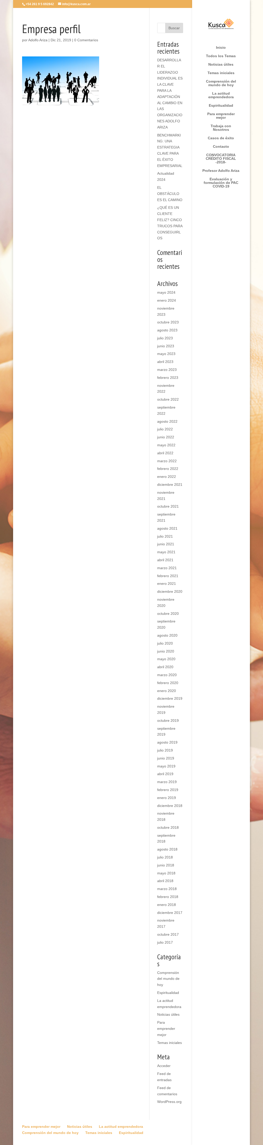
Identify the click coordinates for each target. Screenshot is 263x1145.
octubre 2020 (168, 613)
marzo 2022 (167, 461)
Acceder (164, 1066)
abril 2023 (165, 362)
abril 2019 (165, 774)
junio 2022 (165, 437)
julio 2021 (165, 536)
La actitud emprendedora (221, 95)
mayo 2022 (166, 445)
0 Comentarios (86, 40)
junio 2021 (165, 544)
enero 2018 (166, 905)
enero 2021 (166, 583)
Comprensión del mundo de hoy (221, 83)
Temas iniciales (221, 73)
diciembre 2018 (169, 806)
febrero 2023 (167, 378)
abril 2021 (165, 560)
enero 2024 (166, 300)
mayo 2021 (166, 552)
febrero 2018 (167, 897)
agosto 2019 (167, 742)
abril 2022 (165, 453)
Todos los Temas (221, 56)
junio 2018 (165, 865)
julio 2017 (165, 942)
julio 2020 (165, 643)
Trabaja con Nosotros (221, 128)
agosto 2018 (167, 849)
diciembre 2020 (169, 591)
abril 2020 (165, 667)
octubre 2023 (168, 322)
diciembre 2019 (169, 698)
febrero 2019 (167, 790)
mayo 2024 (166, 292)
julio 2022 (165, 429)
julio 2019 (165, 750)
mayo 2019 (166, 766)
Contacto (221, 147)
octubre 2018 (168, 827)
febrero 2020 (167, 683)
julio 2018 (165, 857)
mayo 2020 (166, 659)
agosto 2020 (167, 635)
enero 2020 (166, 691)
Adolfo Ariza (38, 40)
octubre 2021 (168, 506)
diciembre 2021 (169, 484)
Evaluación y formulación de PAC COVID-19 (221, 182)
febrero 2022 (167, 469)
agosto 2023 (167, 330)
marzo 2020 (167, 675)
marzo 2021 (167, 568)
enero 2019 (166, 798)
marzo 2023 (167, 370)
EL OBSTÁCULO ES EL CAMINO (169, 193)
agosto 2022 (167, 421)
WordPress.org (169, 1102)
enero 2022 (166, 477)
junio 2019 (165, 758)
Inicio (221, 48)
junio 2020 (165, 651)
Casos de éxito (221, 138)
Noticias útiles (220, 64)
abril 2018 (165, 881)
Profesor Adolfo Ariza (220, 171)
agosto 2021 (167, 528)
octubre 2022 (168, 399)
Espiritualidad (221, 105)
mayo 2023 (166, 354)
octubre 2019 (168, 720)
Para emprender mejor (221, 116)
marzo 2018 (167, 889)
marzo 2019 (167, 782)
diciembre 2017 (169, 913)
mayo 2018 (166, 873)
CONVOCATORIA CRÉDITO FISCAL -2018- (221, 158)
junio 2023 (165, 346)
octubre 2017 (168, 934)
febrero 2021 (167, 576)
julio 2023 (165, 338)
